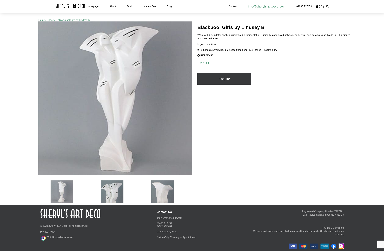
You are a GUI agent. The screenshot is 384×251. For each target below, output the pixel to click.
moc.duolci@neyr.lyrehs (169, 218)
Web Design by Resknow (60, 237)
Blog (169, 6)
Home (41, 20)
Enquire (224, 79)
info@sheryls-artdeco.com (267, 6)
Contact (233, 6)
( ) (321, 6)
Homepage (93, 6)
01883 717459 (304, 6)
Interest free (150, 6)
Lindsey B (52, 20)
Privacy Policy (47, 231)
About (113, 6)
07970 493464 (164, 226)
